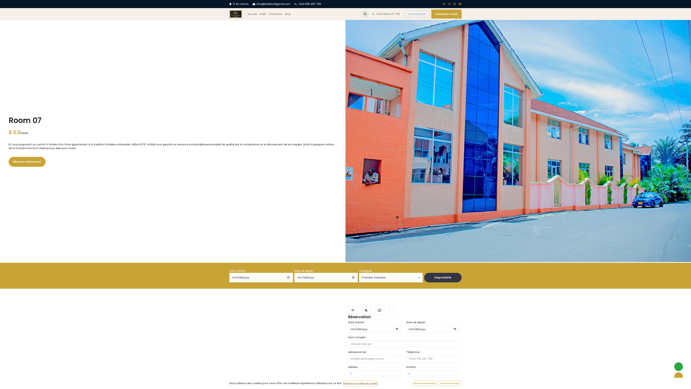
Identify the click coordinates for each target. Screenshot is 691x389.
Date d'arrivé (237, 271)
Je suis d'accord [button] (449, 383)
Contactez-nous (446, 14)
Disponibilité (442, 277)
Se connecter (417, 14)
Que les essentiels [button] (424, 383)
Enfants (411, 367)
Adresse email (357, 352)
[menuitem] (252, 14)
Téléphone (413, 352)
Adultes (353, 367)
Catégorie (365, 271)
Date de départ (304, 271)
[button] (365, 14)
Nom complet (357, 337)
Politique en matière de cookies (360, 383)
